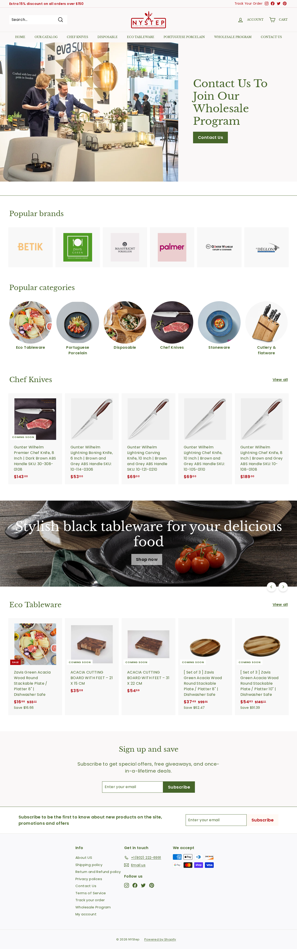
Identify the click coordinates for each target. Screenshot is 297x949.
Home (20, 37)
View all (280, 379)
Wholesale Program (233, 37)
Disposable (107, 37)
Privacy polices (88, 878)
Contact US (271, 37)
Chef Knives (77, 37)
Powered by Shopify (160, 939)
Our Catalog (46, 37)
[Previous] (271, 586)
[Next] (283, 586)
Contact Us (210, 137)
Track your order (90, 900)
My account (86, 914)
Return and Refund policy (98, 871)
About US (83, 857)
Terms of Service (90, 893)
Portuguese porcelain (184, 37)
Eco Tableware (140, 37)
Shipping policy (88, 864)
